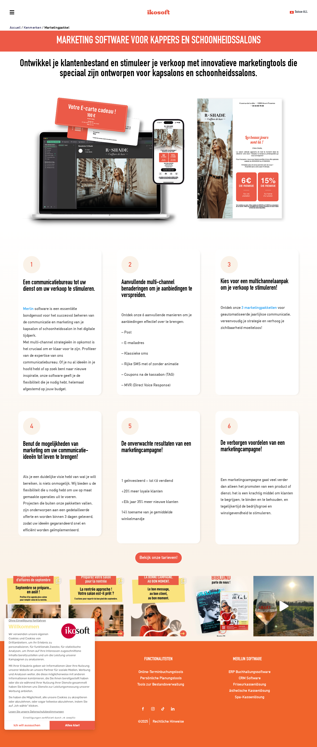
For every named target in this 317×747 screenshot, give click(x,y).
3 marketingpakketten (259, 307)
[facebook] (143, 709)
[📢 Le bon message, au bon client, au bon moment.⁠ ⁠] (158, 606)
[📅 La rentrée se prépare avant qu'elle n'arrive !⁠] (96, 606)
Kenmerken (32, 27)
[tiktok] (163, 709)
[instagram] (153, 709)
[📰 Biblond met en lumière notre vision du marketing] (221, 606)
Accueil (15, 27)
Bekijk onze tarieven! (158, 557)
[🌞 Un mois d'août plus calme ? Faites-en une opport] (33, 606)
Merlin (28, 308)
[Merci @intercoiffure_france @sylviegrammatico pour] (283, 606)
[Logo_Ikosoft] (158, 13)
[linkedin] (173, 709)
